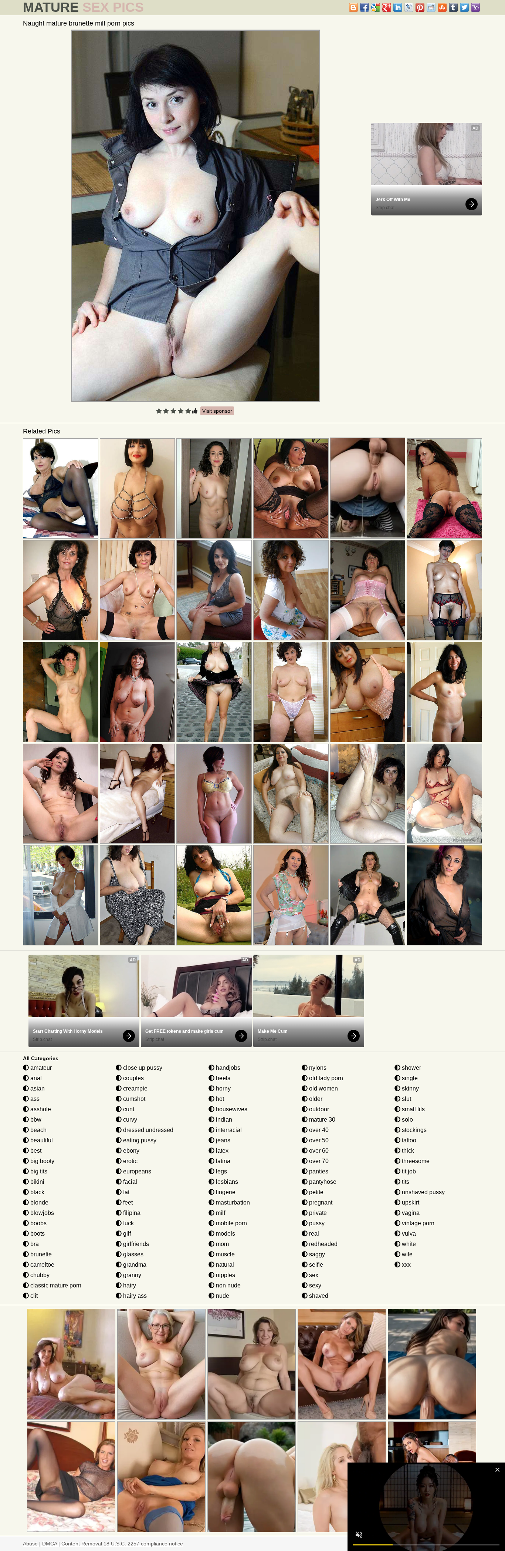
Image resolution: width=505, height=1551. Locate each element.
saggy (316, 1254)
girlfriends (135, 1244)
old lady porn (325, 1078)
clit (33, 1296)
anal (35, 1078)
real (313, 1233)
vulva (408, 1233)
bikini (36, 1182)
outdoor (318, 1109)
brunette (40, 1254)
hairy (129, 1285)
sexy (314, 1285)
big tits (38, 1171)
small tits (412, 1109)
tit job (408, 1171)
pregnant (320, 1202)
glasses (132, 1254)
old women (323, 1088)
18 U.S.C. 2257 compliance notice (143, 1544)
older (315, 1099)
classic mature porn (55, 1285)
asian (37, 1088)
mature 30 (321, 1119)
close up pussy (142, 1068)
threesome (415, 1161)
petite (315, 1192)
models (224, 1233)
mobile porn (230, 1223)
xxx (405, 1265)
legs (220, 1171)
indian (223, 1119)
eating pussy (139, 1140)
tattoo (408, 1140)
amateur (40, 1068)
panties (318, 1171)
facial (129, 1182)
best (35, 1151)
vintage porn (417, 1223)
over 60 (318, 1151)
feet (127, 1202)
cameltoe (41, 1265)
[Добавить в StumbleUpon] (442, 7)
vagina (410, 1213)
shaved (318, 1296)
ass (34, 1099)
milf (219, 1213)
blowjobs (41, 1213)
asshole (40, 1109)
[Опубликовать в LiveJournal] (408, 7)
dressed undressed (147, 1130)
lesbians (226, 1182)
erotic (130, 1161)
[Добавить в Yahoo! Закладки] (475, 7)
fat (125, 1192)
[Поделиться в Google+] (386, 7)
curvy (129, 1119)
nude (221, 1296)
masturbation (232, 1202)
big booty (41, 1161)
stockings (413, 1130)
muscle (224, 1254)
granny (131, 1275)
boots (37, 1233)
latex (221, 1151)
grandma (134, 1265)
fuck (128, 1223)
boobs (38, 1223)
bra (34, 1244)
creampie (135, 1088)
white (408, 1244)
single (409, 1078)
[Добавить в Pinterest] (420, 7)
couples (133, 1078)
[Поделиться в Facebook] (364, 7)
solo (406, 1119)
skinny (409, 1088)
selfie (315, 1265)
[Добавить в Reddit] (431, 7)
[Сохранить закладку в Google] (375, 7)
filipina (131, 1213)
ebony (130, 1151)
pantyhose (322, 1182)
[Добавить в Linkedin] (397, 7)
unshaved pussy (422, 1192)
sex (313, 1275)
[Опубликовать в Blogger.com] (353, 7)
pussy (316, 1223)
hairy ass (134, 1296)
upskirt (409, 1202)
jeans (222, 1140)
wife (406, 1254)
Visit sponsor (217, 411)
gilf (126, 1233)
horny (222, 1088)
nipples (224, 1275)
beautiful (41, 1140)
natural (224, 1265)
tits (404, 1182)
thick (407, 1151)
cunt (128, 1109)
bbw (35, 1119)
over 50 (318, 1140)
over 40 (318, 1130)
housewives (230, 1109)
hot (219, 1099)
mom (221, 1244)
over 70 (318, 1161)
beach (38, 1130)
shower (410, 1068)
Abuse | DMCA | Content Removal (62, 1544)
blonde (38, 1202)
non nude (227, 1285)
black (36, 1192)
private (317, 1213)
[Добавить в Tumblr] (453, 7)
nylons (317, 1068)
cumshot (133, 1099)
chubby (39, 1275)
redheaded (323, 1244)
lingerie (224, 1192)
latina (222, 1161)
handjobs (227, 1068)
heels (222, 1078)
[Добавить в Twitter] (464, 7)
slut (405, 1099)
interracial (228, 1130)
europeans (136, 1171)
